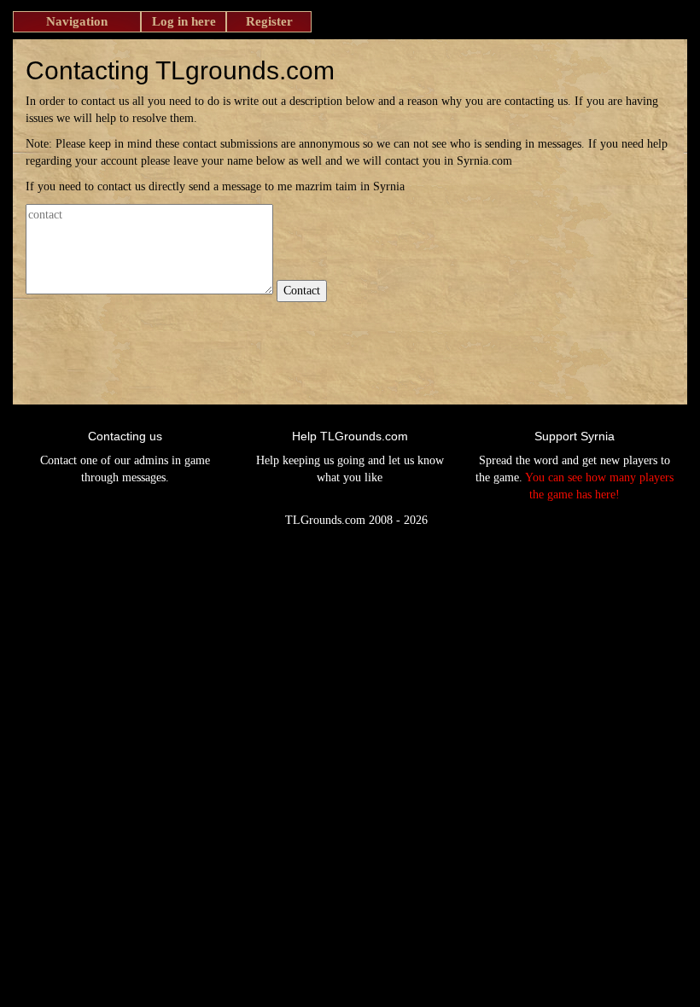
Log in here (184, 21)
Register (269, 21)
